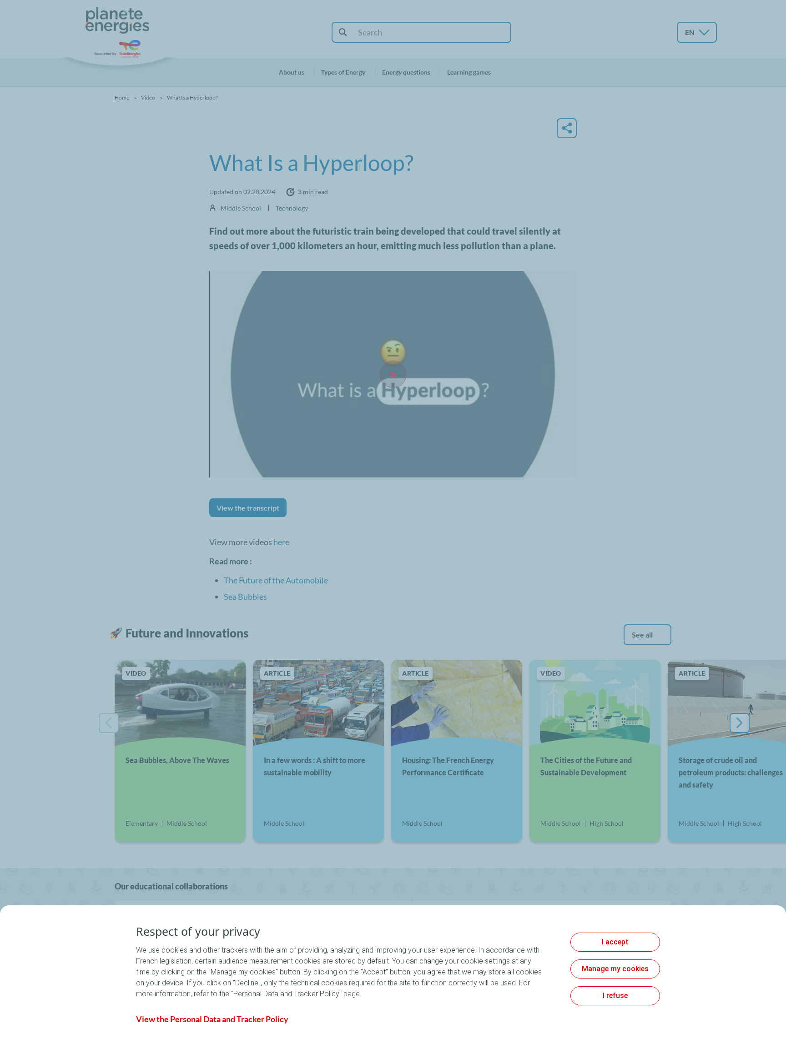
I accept (615, 942)
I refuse (615, 995)
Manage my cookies (615, 968)
